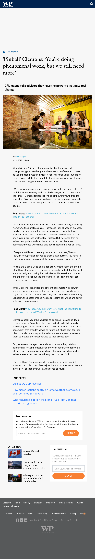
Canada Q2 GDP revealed (27, 383)
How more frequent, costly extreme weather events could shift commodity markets (33, 465)
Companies (7, 502)
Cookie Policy (42, 513)
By (20, 156)
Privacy (30, 513)
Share (26, 160)
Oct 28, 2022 (17, 160)
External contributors (11, 505)
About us (9, 513)
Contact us (20, 513)
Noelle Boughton (21, 156)
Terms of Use (50, 502)
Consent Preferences (58, 513)
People (17, 502)
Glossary (27, 502)
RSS (81, 513)
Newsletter (38, 502)
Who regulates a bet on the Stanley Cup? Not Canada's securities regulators (33, 478)
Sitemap (73, 513)
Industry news (13, 51)
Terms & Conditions (66, 502)
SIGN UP (71, 433)
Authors (80, 502)
